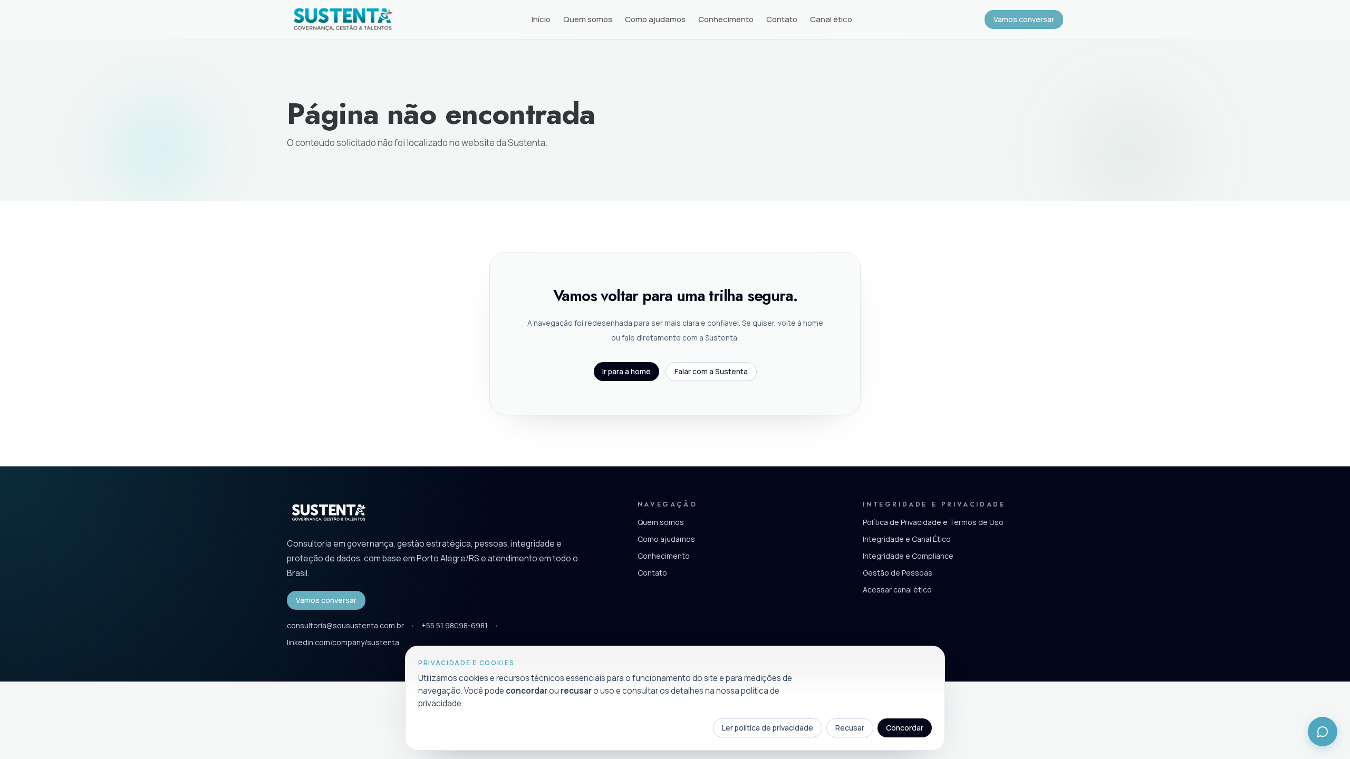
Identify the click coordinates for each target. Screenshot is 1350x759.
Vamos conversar (1024, 19)
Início (541, 19)
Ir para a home (626, 371)
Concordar (904, 728)
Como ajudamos (655, 19)
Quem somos (587, 19)
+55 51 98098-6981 (454, 625)
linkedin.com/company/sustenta (343, 642)
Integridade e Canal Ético (907, 539)
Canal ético (831, 19)
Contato (781, 19)
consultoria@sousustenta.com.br (345, 625)
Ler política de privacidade (767, 728)
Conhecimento (726, 19)
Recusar (849, 728)
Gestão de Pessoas (897, 573)
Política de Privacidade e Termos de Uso (933, 522)
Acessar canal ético (897, 590)
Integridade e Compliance (908, 556)
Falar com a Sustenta (711, 371)
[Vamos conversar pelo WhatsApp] (1322, 731)
